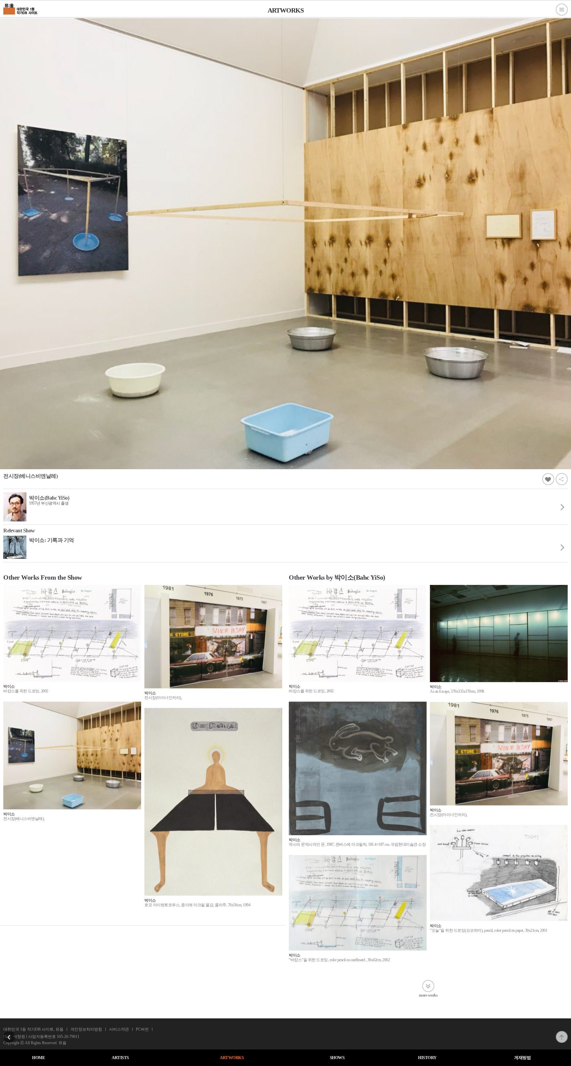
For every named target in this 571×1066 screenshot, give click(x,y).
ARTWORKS (232, 1057)
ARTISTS (120, 1057)
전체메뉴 (562, 10)
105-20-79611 (68, 1036)
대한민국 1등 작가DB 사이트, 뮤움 (33, 1029)
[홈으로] (20, 8)
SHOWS (337, 1057)
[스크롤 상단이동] (562, 1033)
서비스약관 (119, 1029)
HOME (38, 1057)
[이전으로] (9, 1033)
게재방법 (522, 1057)
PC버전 (142, 1029)
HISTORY (427, 1057)
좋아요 (548, 479)
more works (428, 995)
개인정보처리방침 (86, 1029)
